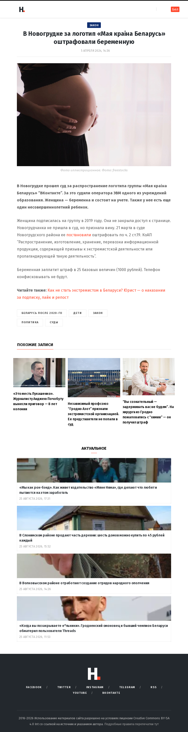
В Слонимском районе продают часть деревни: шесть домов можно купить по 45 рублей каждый (91, 538)
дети (77, 313)
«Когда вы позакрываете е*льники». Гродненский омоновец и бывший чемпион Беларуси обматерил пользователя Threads (93, 628)
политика (30, 322)
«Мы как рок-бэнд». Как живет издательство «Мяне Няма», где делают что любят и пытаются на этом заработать (88, 490)
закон (98, 313)
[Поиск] (160, 9)
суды (54, 322)
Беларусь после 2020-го (42, 313)
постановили (78, 235)
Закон (94, 25)
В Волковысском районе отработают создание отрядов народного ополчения (84, 583)
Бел (175, 9)
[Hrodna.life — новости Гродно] (21, 9)
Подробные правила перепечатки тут (131, 724)
